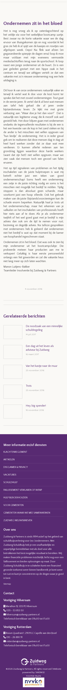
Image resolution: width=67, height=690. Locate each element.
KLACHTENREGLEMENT (15, 452)
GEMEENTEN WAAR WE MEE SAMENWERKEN (26, 512)
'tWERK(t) (40, 672)
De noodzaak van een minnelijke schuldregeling (44, 328)
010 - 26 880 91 (14, 637)
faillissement (9, 561)
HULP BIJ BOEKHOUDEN (15, 497)
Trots (29, 385)
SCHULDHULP (10, 482)
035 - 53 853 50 (15, 610)
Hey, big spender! (36, 405)
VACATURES (9, 474)
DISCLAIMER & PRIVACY (15, 467)
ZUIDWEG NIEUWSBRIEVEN (17, 520)
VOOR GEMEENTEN (13, 505)
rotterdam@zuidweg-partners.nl (23, 641)
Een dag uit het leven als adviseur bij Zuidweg (40, 347)
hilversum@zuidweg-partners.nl (23, 614)
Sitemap (7, 584)
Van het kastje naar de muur (41, 365)
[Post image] (12, 332)
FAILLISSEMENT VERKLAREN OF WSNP (22, 490)
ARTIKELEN (9, 459)
